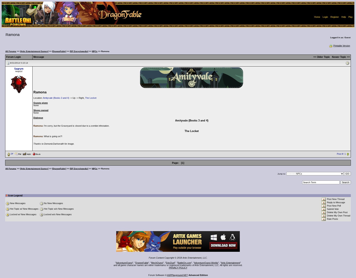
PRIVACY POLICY (178, 267)
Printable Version (341, 45)
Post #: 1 (341, 154)
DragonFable (141, 262)
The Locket (90, 98)
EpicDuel (170, 262)
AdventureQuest (124, 262)
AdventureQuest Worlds (206, 262)
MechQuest (157, 262)
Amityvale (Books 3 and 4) (56, 98)
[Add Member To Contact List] (27, 153)
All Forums (10, 51)
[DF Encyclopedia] (79, 51)
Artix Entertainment (230, 262)
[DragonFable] (59, 51)
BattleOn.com (184, 262)
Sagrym (18, 68)
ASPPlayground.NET (177, 275)
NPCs (94, 51)
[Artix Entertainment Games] (34, 51)
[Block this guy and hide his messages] (36, 153)
